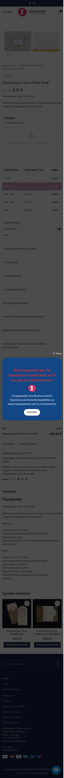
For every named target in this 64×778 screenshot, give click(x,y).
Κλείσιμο (32, 412)
